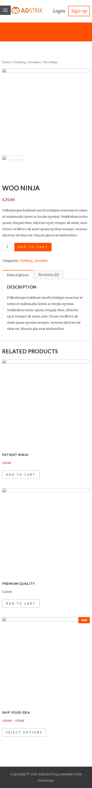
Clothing (20, 62)
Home (6, 62)
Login (59, 11)
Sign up (79, 11)
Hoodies (34, 62)
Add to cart (33, 247)
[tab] (17, 274)
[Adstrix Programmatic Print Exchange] (22, 8)
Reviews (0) (48, 274)
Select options (24, 732)
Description (18, 275)
